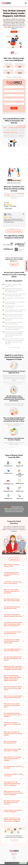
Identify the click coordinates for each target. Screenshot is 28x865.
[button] (26, 3)
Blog (14, 859)
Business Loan (8, 473)
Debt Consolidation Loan (20, 474)
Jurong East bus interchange (17, 127)
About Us (14, 857)
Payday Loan (19, 466)
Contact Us (14, 858)
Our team (8, 507)
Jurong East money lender (10, 132)
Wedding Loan (20, 483)
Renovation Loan (8, 491)
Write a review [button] (8, 208)
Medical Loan (19, 491)
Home (14, 855)
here (16, 261)
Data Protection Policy (14, 863)
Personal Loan (8, 466)
